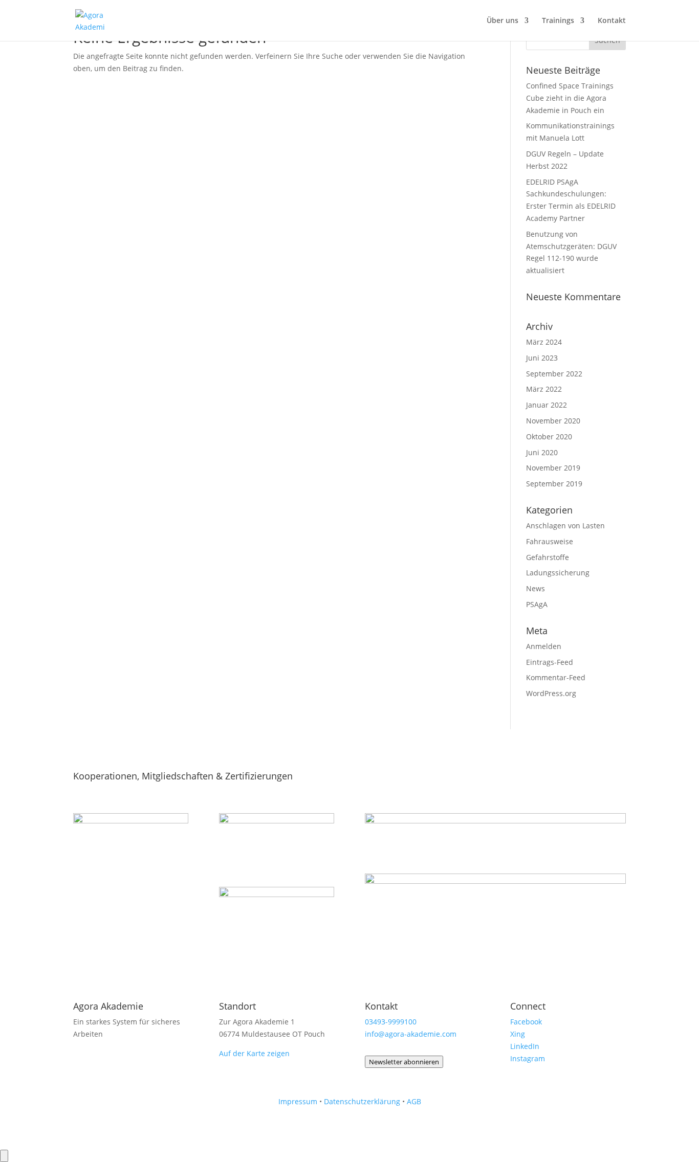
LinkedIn (524, 1046)
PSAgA (537, 604)
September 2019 (554, 483)
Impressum (297, 1101)
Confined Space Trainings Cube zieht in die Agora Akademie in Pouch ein (570, 98)
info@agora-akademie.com (410, 1034)
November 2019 (553, 468)
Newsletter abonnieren (404, 1061)
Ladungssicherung (557, 572)
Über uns (502, 21)
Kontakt (612, 21)
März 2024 (544, 342)
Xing (517, 1034)
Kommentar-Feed (555, 677)
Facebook (526, 1021)
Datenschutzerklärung (362, 1101)
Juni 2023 (542, 358)
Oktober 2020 (549, 436)
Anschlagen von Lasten (565, 525)
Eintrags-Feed (549, 662)
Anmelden (543, 646)
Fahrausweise (549, 541)
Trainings (558, 21)
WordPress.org (551, 693)
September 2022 (554, 373)
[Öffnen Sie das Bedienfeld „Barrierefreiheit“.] (4, 1156)
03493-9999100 (391, 1021)
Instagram (527, 1058)
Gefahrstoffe (547, 557)
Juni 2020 (542, 452)
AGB (414, 1101)
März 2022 (544, 389)
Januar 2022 (546, 405)
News (535, 588)
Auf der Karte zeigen (254, 1053)
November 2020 (553, 421)
